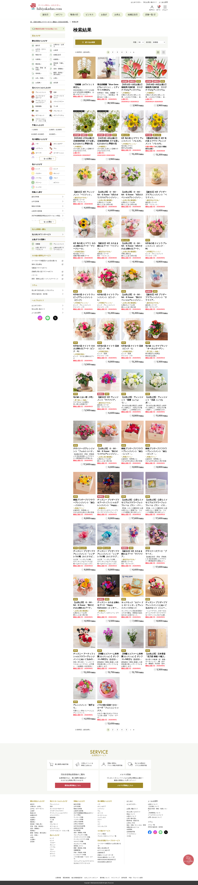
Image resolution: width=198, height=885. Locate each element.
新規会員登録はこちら (73, 785)
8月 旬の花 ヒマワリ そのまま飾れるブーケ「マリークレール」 (84, 246)
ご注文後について (153, 806)
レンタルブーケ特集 (80, 854)
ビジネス (90, 14)
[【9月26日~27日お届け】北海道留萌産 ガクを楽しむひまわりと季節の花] (84, 121)
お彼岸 (32, 811)
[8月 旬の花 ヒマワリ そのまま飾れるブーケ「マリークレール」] (84, 226)
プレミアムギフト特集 (80, 835)
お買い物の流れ (131, 818)
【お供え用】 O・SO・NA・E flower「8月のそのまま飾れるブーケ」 (131, 246)
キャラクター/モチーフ (57, 808)
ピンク (52, 840)
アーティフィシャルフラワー (59, 813)
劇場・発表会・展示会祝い (38, 833)
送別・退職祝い (35, 828)
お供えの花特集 (78, 821)
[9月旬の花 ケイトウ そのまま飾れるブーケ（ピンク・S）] (84, 329)
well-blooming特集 (79, 826)
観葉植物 (52, 817)
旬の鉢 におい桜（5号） (83, 397)
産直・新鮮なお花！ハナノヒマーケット (45, 279)
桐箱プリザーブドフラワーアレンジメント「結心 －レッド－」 (132, 451)
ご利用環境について (154, 812)
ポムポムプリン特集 (80, 843)
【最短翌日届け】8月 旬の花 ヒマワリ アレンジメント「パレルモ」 (155, 141)
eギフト (59, 14)
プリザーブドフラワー (57, 811)
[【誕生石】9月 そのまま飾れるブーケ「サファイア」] (132, 534)
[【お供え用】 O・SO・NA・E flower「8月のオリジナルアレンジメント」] (108, 175)
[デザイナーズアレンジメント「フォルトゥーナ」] (84, 432)
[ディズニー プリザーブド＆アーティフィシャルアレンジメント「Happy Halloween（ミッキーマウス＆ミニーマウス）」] (108, 483)
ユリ (99, 824)
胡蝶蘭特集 (77, 850)
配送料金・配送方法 (133, 820)
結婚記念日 (133, 14)
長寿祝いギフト (78, 846)
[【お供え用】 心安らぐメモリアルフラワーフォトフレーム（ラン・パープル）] (132, 483)
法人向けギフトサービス (41, 234)
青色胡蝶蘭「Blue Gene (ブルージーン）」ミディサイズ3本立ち (108, 87)
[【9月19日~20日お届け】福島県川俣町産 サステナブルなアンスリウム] (156, 68)
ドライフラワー (54, 815)
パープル (52, 847)
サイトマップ (115, 877)
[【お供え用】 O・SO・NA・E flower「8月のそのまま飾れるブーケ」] (132, 226)
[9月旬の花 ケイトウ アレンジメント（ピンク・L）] (108, 278)
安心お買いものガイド (133, 811)
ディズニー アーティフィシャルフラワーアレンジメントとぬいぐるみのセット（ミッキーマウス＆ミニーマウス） (84, 659)
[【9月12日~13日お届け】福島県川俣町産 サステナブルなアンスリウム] (132, 68)
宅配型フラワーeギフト (39, 268)
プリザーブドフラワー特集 (82, 837)
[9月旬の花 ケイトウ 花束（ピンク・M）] (108, 329)
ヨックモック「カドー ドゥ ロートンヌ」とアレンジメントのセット (132, 605)
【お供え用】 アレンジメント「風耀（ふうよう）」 (132, 400)
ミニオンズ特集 (78, 819)
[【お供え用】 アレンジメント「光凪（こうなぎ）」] (156, 380)
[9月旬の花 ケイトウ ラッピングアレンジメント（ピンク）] (84, 278)
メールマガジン (131, 834)
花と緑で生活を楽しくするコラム (43, 290)
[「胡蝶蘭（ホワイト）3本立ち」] (84, 68)
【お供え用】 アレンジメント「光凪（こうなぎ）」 (156, 400)
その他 (129, 836)
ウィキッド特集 (78, 817)
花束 (51, 806)
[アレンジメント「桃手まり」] (84, 688)
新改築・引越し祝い (36, 824)
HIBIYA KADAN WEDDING (106, 859)
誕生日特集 (77, 804)
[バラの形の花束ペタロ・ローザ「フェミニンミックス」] (108, 688)
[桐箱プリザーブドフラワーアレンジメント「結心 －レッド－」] (132, 432)
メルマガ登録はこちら (125, 785)
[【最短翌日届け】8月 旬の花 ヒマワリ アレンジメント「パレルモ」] (156, 121)
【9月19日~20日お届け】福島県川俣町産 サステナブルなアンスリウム (156, 87)
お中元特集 (77, 806)
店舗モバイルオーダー (104, 855)
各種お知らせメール (133, 827)
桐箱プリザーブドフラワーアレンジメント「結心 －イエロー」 (84, 502)
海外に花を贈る (37, 264)
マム (99, 811)
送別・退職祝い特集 (80, 832)
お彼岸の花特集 (78, 811)
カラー (100, 819)
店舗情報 (100, 852)
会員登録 (129, 829)
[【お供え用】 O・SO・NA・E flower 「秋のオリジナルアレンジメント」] (108, 432)
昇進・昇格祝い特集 (80, 852)
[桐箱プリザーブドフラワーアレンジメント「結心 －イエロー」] (84, 483)
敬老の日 (74, 14)
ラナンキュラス (102, 826)
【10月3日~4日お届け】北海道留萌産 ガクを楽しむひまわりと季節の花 (108, 141)
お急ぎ (104, 14)
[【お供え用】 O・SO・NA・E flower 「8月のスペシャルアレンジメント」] (132, 175)
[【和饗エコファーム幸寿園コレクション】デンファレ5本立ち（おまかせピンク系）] (108, 637)
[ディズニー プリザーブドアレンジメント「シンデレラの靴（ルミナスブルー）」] (108, 534)
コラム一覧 (151, 825)
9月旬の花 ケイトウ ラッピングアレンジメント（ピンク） (84, 297)
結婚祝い (33, 819)
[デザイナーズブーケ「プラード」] (156, 534)
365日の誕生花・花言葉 (39, 294)
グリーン (52, 851)
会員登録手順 (131, 831)
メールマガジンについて (155, 815)
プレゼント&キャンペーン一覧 (107, 836)
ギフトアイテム (54, 828)
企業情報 (58, 877)
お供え (117, 14)
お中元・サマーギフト (37, 808)
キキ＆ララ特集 (78, 841)
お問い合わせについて (155, 817)
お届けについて (131, 816)
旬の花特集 (77, 830)
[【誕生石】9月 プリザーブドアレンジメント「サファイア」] (156, 278)
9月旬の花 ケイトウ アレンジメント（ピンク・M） (156, 246)
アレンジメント (54, 804)
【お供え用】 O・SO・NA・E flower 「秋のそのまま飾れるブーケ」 (83, 605)
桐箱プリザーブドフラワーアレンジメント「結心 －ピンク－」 (156, 451)
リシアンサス (102, 817)
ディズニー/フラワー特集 (81, 839)
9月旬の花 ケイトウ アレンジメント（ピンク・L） (108, 297)
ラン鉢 (52, 819)
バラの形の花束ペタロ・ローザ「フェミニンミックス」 (108, 708)
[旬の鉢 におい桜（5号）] (84, 380)
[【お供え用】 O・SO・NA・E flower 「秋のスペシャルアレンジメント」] (132, 278)
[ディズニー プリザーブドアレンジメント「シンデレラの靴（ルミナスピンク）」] (84, 534)
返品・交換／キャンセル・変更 (136, 825)
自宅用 (32, 841)
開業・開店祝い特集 (80, 848)
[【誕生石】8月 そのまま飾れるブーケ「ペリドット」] (108, 226)
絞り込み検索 (90, 42)
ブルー (52, 849)
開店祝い (33, 822)
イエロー (52, 842)
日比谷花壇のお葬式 (104, 862)
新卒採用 (124, 877)
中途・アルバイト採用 (136, 877)
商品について (131, 814)
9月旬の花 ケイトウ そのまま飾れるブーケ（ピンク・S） (84, 348)
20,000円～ (53, 134)
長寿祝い (33, 830)
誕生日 (45, 14)
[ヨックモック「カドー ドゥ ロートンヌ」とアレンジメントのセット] (132, 586)
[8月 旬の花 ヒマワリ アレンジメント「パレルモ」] (132, 121)
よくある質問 (163, 2)
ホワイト (52, 853)
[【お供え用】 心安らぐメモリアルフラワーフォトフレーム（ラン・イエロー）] (156, 483)
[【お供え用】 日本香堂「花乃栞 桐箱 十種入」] (156, 637)
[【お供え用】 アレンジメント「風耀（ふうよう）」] (132, 380)
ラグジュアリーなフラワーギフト (84, 861)
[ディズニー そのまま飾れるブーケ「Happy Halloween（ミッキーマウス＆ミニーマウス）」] (108, 586)
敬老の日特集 (78, 808)
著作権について (105, 877)
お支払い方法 (131, 823)
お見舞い (33, 839)
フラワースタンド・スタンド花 (59, 830)
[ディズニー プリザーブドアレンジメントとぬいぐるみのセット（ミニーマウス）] (156, 586)
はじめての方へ (136, 2)
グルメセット (54, 824)
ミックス (52, 856)
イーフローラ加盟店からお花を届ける (44, 261)
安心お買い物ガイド (150, 2)
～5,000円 (34, 130)
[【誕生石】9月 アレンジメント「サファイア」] (108, 380)
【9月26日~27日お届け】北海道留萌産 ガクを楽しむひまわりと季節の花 (84, 141)
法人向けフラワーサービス (82, 863)
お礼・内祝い (34, 835)
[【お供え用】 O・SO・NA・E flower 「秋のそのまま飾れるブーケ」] (84, 586)
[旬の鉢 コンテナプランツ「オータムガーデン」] (156, 329)
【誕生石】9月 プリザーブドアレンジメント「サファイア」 (156, 297)
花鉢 (51, 822)
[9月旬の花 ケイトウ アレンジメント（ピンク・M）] (156, 226)
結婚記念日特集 (78, 828)
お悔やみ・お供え (35, 806)
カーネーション (102, 815)
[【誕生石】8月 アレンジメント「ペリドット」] (84, 175)
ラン (99, 822)
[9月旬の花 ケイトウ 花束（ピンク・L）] (132, 329)
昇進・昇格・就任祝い (37, 826)
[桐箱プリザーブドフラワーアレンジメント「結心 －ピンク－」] (156, 432)
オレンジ (52, 845)
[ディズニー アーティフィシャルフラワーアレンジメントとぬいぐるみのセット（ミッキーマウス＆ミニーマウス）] (84, 637)
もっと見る (48, 158)
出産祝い (33, 817)
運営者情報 (66, 877)
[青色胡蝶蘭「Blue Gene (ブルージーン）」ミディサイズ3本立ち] (108, 68)
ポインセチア (102, 806)
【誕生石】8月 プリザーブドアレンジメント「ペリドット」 (156, 194)
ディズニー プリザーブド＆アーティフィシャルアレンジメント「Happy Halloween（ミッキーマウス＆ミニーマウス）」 (108, 505)
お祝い (32, 837)
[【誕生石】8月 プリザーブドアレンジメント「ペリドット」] (156, 175)
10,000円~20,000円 (37, 134)
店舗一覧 (149, 14)
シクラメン (101, 808)
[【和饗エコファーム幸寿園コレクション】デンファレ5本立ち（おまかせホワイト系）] (132, 637)
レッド (52, 838)
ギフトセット (54, 826)
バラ (99, 804)
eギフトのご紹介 (103, 850)
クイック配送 (102, 834)
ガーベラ (100, 813)
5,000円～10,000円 (55, 130)
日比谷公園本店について (105, 857)
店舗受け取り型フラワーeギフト (42, 271)
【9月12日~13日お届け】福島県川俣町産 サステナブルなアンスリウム (132, 87)
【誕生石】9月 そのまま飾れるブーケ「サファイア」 (132, 554)
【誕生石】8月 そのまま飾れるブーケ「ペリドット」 (108, 246)
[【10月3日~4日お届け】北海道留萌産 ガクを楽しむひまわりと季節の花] (108, 121)
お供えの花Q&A (78, 823)
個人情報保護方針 (77, 877)
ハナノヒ (35, 275)
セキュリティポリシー (91, 877)
